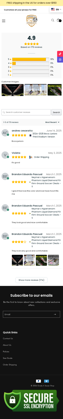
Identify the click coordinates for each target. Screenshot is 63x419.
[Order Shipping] (31, 157)
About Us (7, 345)
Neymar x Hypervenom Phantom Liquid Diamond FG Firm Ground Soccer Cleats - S (46, 182)
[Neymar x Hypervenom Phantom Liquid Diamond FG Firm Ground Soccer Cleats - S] (30, 182)
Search (56, 112)
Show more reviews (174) (31, 280)
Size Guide (7, 358)
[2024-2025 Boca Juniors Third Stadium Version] (30, 135)
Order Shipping (41, 157)
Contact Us (8, 338)
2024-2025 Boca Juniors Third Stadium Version (45, 135)
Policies (6, 351)
